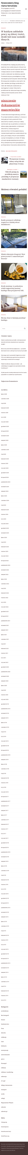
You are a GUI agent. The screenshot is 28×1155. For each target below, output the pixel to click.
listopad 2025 (5, 431)
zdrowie (3, 1107)
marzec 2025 (4, 463)
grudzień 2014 (5, 953)
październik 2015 (5, 907)
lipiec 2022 (4, 579)
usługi (3, 28)
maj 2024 (3, 505)
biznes (3, 1019)
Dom (2, 1028)
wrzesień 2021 (5, 625)
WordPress (12, 1150)
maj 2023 (3, 542)
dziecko (3, 1033)
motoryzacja (4, 1050)
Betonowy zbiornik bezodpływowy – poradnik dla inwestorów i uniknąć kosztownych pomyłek (14, 349)
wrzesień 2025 (5, 435)
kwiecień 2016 (5, 879)
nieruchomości (5, 1054)
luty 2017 (3, 833)
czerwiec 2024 (5, 500)
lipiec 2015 (4, 921)
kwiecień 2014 (5, 990)
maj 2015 (3, 930)
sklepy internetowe (6, 1085)
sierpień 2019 (4, 718)
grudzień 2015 (5, 898)
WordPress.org (5, 1136)
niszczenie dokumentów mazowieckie (10, 105)
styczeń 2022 (4, 607)
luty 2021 (3, 657)
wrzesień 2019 (5, 713)
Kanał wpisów (5, 1126)
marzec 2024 (4, 514)
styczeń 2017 (4, 838)
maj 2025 (3, 454)
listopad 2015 (5, 903)
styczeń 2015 (4, 949)
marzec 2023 (4, 551)
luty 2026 (3, 417)
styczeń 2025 (4, 468)
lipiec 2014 (4, 977)
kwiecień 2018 (5, 778)
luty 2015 (3, 944)
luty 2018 (3, 787)
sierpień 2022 (4, 574)
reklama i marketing (7, 1072)
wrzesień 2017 (5, 805)
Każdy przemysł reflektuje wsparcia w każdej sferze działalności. (11, 222)
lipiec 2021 (4, 634)
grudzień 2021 (5, 611)
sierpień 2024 (4, 491)
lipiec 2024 (4, 495)
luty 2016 (3, 889)
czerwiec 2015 (5, 926)
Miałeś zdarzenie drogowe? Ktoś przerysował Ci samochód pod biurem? (13, 256)
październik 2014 (5, 963)
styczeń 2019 (4, 741)
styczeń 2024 (4, 523)
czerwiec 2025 (5, 449)
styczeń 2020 (4, 699)
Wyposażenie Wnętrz (7, 1102)
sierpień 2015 (4, 916)
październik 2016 (5, 852)
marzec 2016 (4, 884)
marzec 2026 (4, 412)
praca (2, 1059)
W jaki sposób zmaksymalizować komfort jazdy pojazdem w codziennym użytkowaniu (14, 373)
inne (2, 1041)
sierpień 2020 (4, 681)
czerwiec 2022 (5, 583)
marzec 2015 (4, 940)
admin (2, 43)
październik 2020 (5, 671)
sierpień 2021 (4, 630)
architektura (4, 1011)
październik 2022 (5, 565)
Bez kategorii (5, 1015)
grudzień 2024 (5, 472)
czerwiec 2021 (5, 639)
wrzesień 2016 (5, 856)
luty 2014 (3, 1000)
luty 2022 (3, 602)
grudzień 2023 (5, 528)
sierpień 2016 (4, 861)
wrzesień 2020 (5, 676)
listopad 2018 (5, 750)
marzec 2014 (4, 995)
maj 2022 (3, 588)
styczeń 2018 (4, 792)
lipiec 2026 (4, 394)
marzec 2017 (4, 829)
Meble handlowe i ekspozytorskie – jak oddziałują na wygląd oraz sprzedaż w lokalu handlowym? (13, 366)
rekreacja (4, 1076)
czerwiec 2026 (5, 398)
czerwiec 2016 (5, 870)
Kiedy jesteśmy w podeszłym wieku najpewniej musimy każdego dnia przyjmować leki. (12, 288)
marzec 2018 (4, 782)
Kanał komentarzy (6, 1131)
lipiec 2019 (4, 722)
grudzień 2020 (5, 667)
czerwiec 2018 (5, 768)
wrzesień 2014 (5, 967)
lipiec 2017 (4, 815)
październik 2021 (5, 620)
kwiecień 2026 (5, 408)
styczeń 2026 (4, 421)
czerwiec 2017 (5, 819)
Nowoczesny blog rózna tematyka (10, 4)
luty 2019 (3, 736)
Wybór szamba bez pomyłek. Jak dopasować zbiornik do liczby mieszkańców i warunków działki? (13, 342)
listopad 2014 (5, 958)
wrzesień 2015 (5, 912)
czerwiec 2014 (5, 981)
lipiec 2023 (4, 537)
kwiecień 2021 (5, 648)
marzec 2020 (4, 694)
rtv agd (3, 1081)
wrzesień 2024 (5, 486)
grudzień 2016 (5, 842)
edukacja (3, 1037)
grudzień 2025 (5, 426)
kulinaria (3, 1046)
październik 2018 (5, 755)
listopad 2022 (5, 560)
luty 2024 (3, 519)
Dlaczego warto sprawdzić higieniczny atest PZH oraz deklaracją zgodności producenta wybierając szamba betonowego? (13, 357)
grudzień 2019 (5, 704)
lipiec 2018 (4, 764)
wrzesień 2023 (5, 532)
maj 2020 (3, 690)
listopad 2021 (5, 616)
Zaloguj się (4, 1122)
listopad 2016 (5, 847)
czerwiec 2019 (5, 727)
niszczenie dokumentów (11, 151)
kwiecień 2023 (5, 546)
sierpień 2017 (4, 810)
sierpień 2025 (4, 440)
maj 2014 (3, 986)
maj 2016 (3, 875)
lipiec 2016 (4, 866)
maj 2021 (3, 644)
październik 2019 (5, 708)
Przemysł (3, 1063)
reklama (3, 1068)
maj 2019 (3, 731)
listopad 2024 (5, 477)
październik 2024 (5, 482)
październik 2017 (5, 801)
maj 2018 (3, 773)
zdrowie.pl (4, 1111)
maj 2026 (3, 403)
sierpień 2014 (4, 972)
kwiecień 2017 (5, 824)
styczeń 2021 (4, 662)
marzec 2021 (4, 653)
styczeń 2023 (4, 556)
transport (3, 1089)
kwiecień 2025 (5, 458)
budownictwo (5, 1024)
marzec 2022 (4, 597)
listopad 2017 (5, 796)
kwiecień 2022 (5, 593)
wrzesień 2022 (5, 570)
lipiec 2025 (4, 445)
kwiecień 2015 (5, 935)
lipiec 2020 (4, 685)
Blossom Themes (19, 1148)
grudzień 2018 (5, 745)
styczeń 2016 (4, 893)
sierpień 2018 (4, 759)
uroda (2, 1094)
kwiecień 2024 (5, 509)
